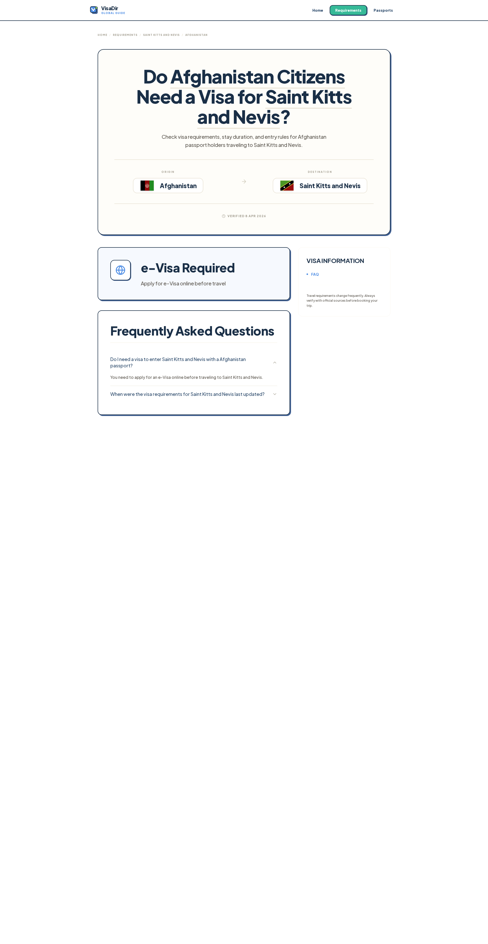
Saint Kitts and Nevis (161, 34)
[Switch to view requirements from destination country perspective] (244, 181)
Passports (383, 10)
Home (317, 10)
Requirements (348, 10)
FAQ (315, 274)
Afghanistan (196, 34)
